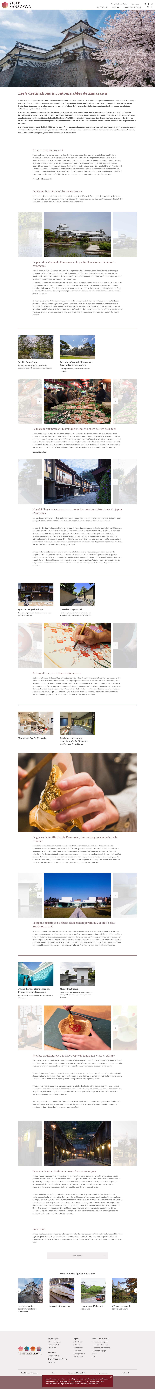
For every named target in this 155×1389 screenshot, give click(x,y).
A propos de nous (101, 1373)
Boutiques (77, 1351)
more (20, 336)
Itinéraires (52, 1348)
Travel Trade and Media (119, 4)
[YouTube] (145, 4)
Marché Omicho (39, 452)
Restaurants (78, 1348)
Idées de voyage (54, 1342)
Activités (76, 1345)
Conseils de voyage (98, 1351)
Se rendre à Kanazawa (41, 179)
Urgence (51, 1362)
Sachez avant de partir (100, 1342)
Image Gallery (53, 1356)
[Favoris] (148, 7)
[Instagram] (152, 4)
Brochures (52, 1352)
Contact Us (125, 1373)
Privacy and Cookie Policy (77, 1373)
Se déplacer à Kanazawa (100, 1348)
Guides (94, 1353)
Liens (53, 1373)
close (111, 1377)
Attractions (77, 1342)
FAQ (93, 1356)
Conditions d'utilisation (29, 1373)
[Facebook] (148, 4)
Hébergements (79, 1353)
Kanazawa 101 (53, 1345)
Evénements (78, 1356)
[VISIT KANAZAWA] (16, 7)
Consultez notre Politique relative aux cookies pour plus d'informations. (73, 1384)
